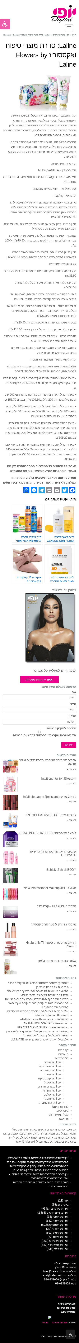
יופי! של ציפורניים (50, 1070)
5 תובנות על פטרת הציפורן (52, 987)
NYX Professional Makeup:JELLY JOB (50, 888)
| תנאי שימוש (68, 1311)
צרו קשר (63, 1119)
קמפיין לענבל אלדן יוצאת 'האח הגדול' (45, 1035)
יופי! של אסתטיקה (50, 1066)
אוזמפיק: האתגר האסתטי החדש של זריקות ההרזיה (37, 983)
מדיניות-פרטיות (23, 735)
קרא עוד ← (71, 769)
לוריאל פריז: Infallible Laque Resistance (49, 796)
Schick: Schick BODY (61, 869)
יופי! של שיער (53, 1074)
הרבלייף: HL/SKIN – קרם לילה (56, 906)
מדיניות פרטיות (66, 1307)
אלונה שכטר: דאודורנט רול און (57, 961)
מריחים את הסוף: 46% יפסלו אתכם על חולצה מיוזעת (36, 999)
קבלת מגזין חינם (58, 1114)
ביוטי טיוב (62, 1110)
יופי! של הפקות (52, 1090)
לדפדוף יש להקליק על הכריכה (54, 670)
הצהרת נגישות (66, 1303)
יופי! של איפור (52, 1062)
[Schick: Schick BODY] (10, 875)
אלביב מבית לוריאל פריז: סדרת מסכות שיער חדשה (37, 1011)
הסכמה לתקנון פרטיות (61, 728)
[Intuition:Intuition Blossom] (10, 784)
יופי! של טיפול (52, 1082)
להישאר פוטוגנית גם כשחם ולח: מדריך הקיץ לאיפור (37, 991)
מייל (73, 704)
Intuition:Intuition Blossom (58, 778)
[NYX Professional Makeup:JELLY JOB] (10, 893)
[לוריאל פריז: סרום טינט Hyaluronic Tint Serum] (10, 948)
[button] (5, 24)
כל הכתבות (61, 1058)
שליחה (68, 744)
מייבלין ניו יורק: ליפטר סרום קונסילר (53, 924)
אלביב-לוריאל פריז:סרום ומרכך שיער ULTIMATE (39, 1039)
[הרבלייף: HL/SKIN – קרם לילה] (10, 912)
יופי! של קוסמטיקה (49, 1078)
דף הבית (63, 1050)
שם (74, 692)
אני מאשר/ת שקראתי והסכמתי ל (44, 735)
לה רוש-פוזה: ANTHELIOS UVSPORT (51, 815)
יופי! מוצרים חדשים (49, 1086)
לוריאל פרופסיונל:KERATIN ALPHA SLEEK (47, 833)
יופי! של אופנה (52, 1098)
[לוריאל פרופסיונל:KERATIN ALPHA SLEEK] (10, 839)
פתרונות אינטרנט (59, 1322)
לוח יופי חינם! (60, 1106)
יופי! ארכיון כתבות (50, 1102)
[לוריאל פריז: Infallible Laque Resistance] (10, 802)
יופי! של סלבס (52, 1094)
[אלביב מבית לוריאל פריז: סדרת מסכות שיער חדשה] (10, 766)
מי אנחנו (63, 1054)
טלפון (72, 716)
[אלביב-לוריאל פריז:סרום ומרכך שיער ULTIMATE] (10, 857)
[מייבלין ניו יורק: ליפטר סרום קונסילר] (10, 930)
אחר (66, 1200)
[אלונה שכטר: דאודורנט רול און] (10, 966)
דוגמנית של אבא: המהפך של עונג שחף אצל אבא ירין (37, 1031)
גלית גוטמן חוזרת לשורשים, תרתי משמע (44, 995)
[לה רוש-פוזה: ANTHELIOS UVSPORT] (10, 821)
